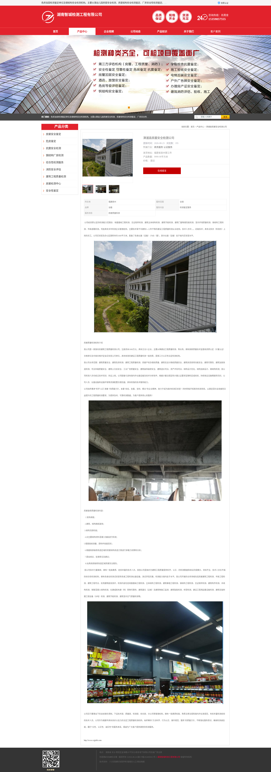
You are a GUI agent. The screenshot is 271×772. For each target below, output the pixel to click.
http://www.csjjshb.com (92, 740)
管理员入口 (132, 762)
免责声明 (123, 762)
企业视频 (109, 31)
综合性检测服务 (55, 162)
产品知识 (162, 31)
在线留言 (162, 171)
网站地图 (141, 762)
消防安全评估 (53, 169)
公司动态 (135, 31)
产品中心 (82, 31)
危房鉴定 (51, 141)
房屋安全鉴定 (53, 134)
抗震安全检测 (53, 148)
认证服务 (168, 147)
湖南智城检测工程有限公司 (168, 757)
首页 (55, 31)
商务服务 (158, 147)
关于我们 (189, 31)
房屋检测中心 (53, 183)
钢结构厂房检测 (55, 155)
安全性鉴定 (52, 190)
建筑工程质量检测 (56, 176)
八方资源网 (114, 762)
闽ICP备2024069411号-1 (147, 757)
